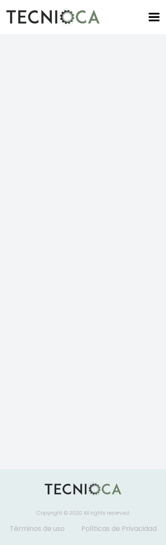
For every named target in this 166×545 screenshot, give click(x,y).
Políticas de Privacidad (119, 528)
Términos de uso (37, 528)
